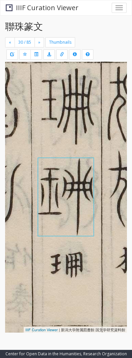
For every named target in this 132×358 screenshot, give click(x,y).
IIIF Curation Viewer (47, 7)
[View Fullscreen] (14, 96)
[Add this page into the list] (25, 54)
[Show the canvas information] (62, 54)
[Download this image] (49, 54)
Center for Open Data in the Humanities (43, 354)
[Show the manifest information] (75, 54)
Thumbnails (60, 42)
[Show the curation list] (36, 54)
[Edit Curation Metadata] (12, 54)
